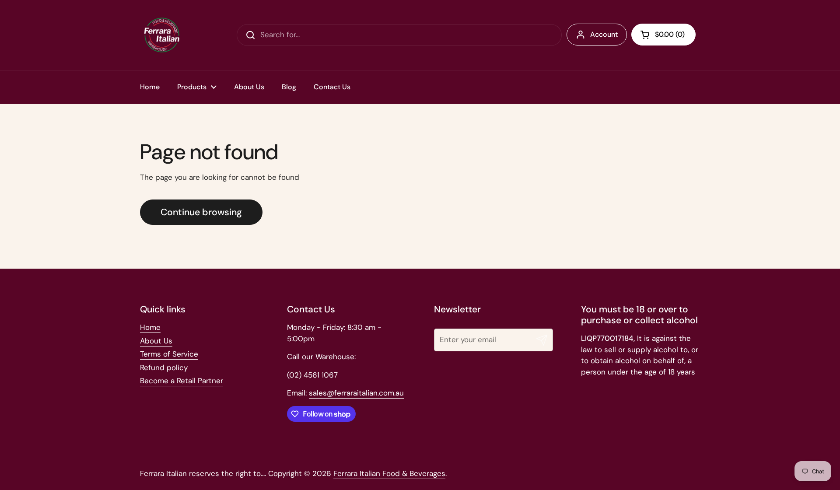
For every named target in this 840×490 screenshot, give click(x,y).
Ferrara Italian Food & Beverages (389, 473)
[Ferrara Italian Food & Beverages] (162, 35)
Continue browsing (201, 212)
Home (150, 327)
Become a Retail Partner (181, 380)
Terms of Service (169, 354)
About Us (156, 341)
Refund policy (164, 367)
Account (604, 34)
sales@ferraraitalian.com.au (356, 393)
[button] (663, 35)
